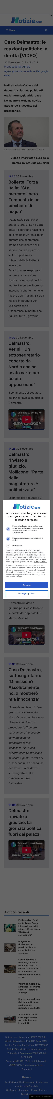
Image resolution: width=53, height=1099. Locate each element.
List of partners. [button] (40, 561)
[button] (26, 546)
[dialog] (26, 549)
